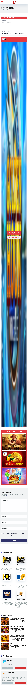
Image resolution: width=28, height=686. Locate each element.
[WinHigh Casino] (21, 563)
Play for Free (15, 237)
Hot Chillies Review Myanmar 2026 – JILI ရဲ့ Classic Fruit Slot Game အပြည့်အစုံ (18, 645)
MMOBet (7, 582)
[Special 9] (21, 580)
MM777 (7, 599)
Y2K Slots (9, 660)
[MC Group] (14, 2)
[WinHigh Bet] (7, 563)
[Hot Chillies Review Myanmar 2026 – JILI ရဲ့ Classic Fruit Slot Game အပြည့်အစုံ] (5, 650)
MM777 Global (21, 599)
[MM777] (7, 597)
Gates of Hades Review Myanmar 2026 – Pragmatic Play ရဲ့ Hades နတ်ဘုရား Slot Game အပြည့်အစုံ (17, 629)
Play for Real (15, 233)
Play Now (20, 667)
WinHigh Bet (7, 565)
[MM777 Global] (21, 597)
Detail (8, 683)
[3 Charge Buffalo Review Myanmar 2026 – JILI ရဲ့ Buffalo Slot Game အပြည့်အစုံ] (5, 624)
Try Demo (14, 441)
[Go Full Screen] (5, 39)
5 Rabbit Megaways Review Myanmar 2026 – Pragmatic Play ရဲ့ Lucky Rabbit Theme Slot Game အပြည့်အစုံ (17, 637)
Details (7, 667)
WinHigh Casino (21, 565)
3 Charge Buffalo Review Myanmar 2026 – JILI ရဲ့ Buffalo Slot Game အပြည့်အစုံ (18, 619)
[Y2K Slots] (4, 662)
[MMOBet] (7, 580)
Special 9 (21, 582)
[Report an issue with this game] (3, 39)
